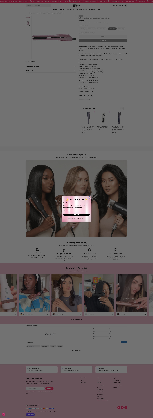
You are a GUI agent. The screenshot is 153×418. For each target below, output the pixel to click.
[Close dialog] (90, 197)
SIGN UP (76, 214)
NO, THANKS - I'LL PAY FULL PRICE (76, 218)
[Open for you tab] (3, 414)
